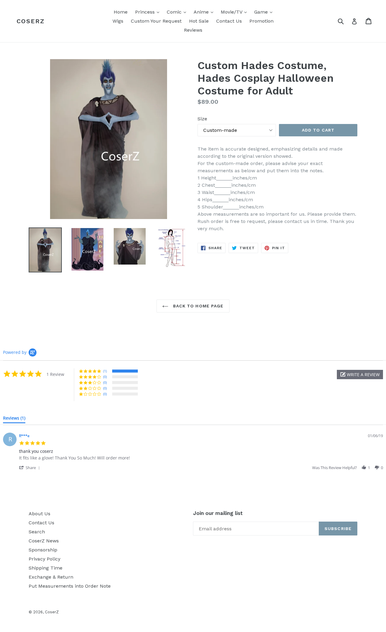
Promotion (261, 21)
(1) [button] (105, 371)
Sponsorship (43, 550)
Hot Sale (199, 21)
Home (121, 12)
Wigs (117, 21)
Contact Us (229, 21)
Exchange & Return (51, 577)
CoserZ (31, 21)
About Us (39, 513)
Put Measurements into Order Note (70, 586)
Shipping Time (45, 568)
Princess (148, 12)
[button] (360, 374)
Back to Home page (197, 305)
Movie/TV (235, 12)
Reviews (193, 30)
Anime (205, 12)
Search (37, 532)
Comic (178, 12)
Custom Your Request (156, 21)
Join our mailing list (218, 513)
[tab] (14, 419)
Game (264, 12)
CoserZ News (44, 541)
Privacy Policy (44, 559)
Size (202, 119)
